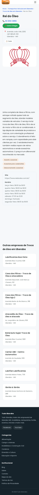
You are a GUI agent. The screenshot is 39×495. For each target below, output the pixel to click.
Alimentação (6, 439)
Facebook (7, 427)
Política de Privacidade (10, 483)
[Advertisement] (19, 221)
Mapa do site (6, 477)
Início (4, 9)
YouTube (18, 427)
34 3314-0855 (11, 21)
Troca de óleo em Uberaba (12, 11)
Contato (5, 474)
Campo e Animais (8, 443)
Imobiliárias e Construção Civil (13, 446)
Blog (3, 467)
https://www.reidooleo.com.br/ (17, 178)
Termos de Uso (7, 480)
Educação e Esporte (9, 456)
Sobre (4, 471)
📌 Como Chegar (11, 26)
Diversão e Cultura (8, 452)
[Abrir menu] (35, 2)
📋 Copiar (9, 41)
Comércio (5, 449)
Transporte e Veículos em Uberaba (20, 9)
